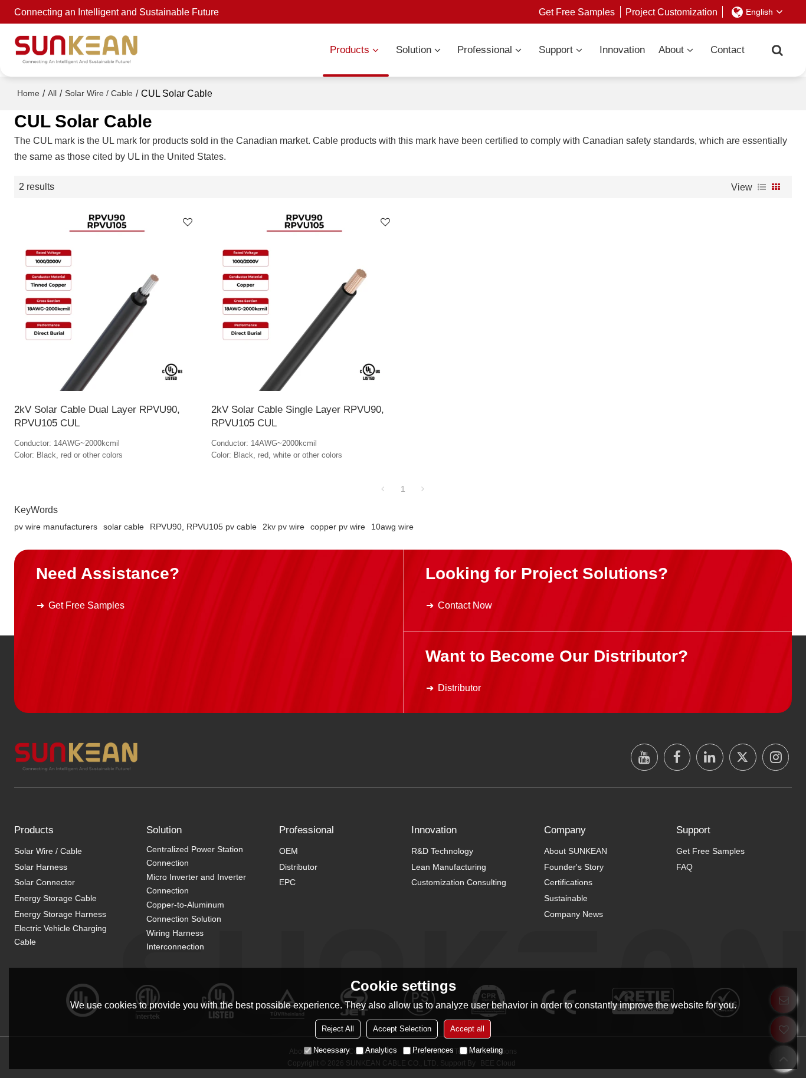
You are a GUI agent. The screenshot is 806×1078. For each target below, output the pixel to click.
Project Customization (671, 11)
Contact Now (465, 605)
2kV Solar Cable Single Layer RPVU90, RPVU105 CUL (297, 416)
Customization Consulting (458, 882)
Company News (573, 914)
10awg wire (392, 526)
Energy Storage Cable (55, 898)
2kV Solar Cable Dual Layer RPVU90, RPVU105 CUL (97, 416)
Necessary (331, 1050)
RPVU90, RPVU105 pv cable (203, 526)
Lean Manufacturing (448, 867)
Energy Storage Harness (60, 914)
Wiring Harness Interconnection (175, 939)
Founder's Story (574, 867)
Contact (727, 49)
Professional (484, 49)
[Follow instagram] (775, 757)
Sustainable (566, 898)
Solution (413, 49)
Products (349, 49)
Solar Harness (40, 867)
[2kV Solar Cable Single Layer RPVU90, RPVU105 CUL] (304, 300)
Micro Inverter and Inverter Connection (196, 883)
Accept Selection (402, 1028)
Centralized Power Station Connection (194, 855)
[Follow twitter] (742, 757)
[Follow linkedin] (709, 757)
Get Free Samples (577, 11)
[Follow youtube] (644, 757)
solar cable (123, 526)
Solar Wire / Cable (99, 93)
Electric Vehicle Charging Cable (60, 934)
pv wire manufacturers (55, 526)
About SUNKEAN (575, 851)
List (762, 187)
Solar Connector (44, 882)
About (671, 49)
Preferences (433, 1050)
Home (28, 93)
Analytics (381, 1050)
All (52, 93)
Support (556, 49)
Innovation (622, 49)
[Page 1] (383, 489)
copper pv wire (337, 526)
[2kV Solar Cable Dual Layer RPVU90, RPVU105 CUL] (107, 300)
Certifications (568, 882)
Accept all (467, 1028)
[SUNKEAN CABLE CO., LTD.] (76, 50)
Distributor (459, 687)
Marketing (486, 1050)
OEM (288, 851)
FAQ (684, 867)
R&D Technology (442, 851)
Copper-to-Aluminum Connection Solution (185, 911)
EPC (287, 882)
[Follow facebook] (677, 757)
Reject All (338, 1028)
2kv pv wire (283, 526)
